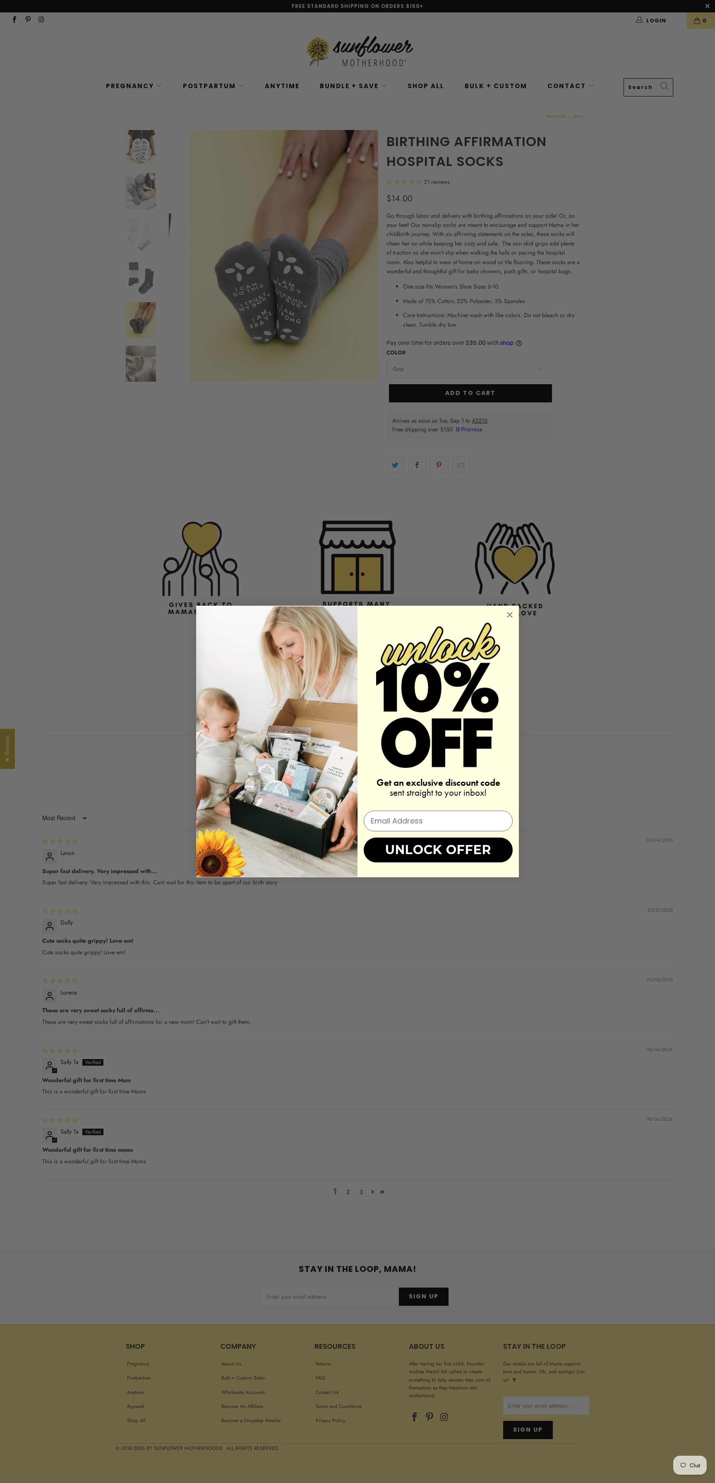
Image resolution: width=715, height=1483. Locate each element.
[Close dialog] (510, 615)
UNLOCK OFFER (438, 849)
